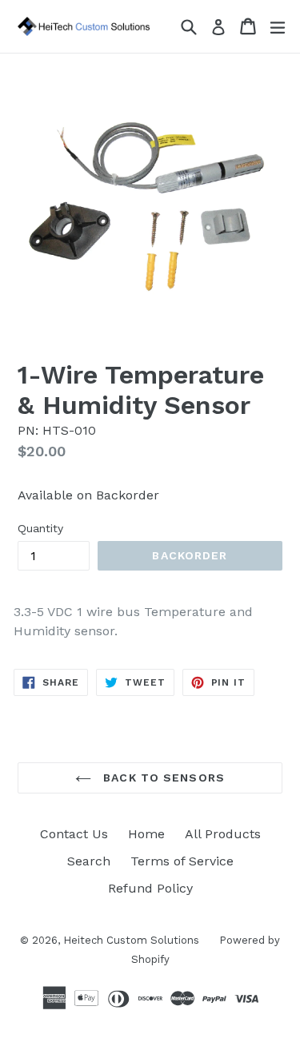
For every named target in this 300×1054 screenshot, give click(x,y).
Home (146, 833)
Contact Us (74, 833)
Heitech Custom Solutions (131, 940)
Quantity (40, 528)
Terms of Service (182, 861)
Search (88, 861)
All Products (223, 833)
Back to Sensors (162, 777)
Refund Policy (150, 888)
